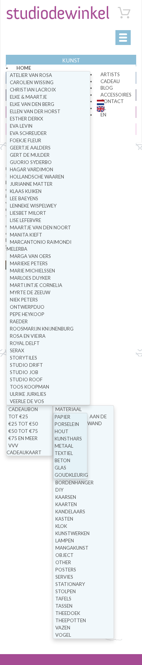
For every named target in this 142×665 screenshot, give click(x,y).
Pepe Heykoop (27, 314)
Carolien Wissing (32, 82)
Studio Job (24, 372)
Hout (61, 431)
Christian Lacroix (33, 90)
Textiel (64, 453)
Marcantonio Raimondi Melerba (39, 245)
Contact (112, 101)
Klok (61, 526)
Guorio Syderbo (31, 162)
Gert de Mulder (30, 155)
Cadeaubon (23, 409)
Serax (17, 350)
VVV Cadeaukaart (24, 449)
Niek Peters (24, 300)
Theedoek (67, 613)
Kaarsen (65, 497)
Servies (64, 577)
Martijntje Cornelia (36, 285)
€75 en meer (23, 438)
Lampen (64, 540)
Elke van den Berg (32, 104)
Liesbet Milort (28, 213)
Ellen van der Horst (35, 111)
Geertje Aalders (30, 148)
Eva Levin (21, 126)
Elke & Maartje (28, 97)
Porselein (67, 424)
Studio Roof (26, 379)
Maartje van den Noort (40, 227)
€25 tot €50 (23, 424)
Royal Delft (25, 343)
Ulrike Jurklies (28, 394)
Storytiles (23, 358)
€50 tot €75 (23, 431)
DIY (59, 490)
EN (103, 115)
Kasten (64, 519)
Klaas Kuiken (26, 191)
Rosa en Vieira (28, 336)
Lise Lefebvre (25, 220)
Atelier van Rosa (31, 75)
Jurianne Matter (31, 184)
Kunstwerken (72, 533)
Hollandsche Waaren (37, 177)
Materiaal (68, 409)
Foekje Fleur (25, 140)
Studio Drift (26, 365)
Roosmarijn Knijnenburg (42, 329)
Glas (60, 468)
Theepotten (70, 620)
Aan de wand (97, 420)
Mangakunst (71, 548)
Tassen (63, 606)
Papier (62, 417)
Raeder (19, 321)
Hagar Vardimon (31, 169)
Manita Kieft (26, 235)
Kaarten (66, 504)
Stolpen (65, 591)
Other (63, 562)
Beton (62, 460)
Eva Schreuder (28, 133)
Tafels (63, 599)
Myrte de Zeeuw (30, 292)
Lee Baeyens (24, 198)
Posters (65, 569)
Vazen (62, 628)
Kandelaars (70, 511)
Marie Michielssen (32, 271)
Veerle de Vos (27, 401)
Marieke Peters (29, 263)
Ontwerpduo (27, 307)
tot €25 (18, 416)
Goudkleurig (71, 475)
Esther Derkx (26, 119)
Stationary (70, 584)
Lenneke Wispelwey (33, 206)
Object (64, 555)
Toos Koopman (29, 387)
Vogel (63, 635)
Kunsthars (68, 439)
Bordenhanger (74, 482)
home (23, 68)
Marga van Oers (30, 256)
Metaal (64, 446)
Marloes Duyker (30, 278)
